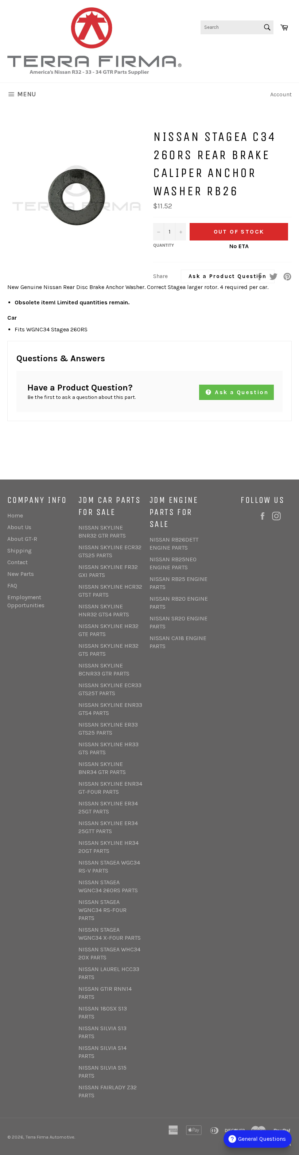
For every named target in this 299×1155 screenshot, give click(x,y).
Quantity (163, 245)
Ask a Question (240, 392)
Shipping (19, 550)
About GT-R (22, 538)
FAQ (12, 585)
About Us (19, 527)
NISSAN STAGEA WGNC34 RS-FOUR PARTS (102, 909)
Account (281, 94)
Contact (17, 562)
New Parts (20, 573)
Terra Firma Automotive (50, 1137)
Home (15, 515)
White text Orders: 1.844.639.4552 (247, 50)
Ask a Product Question (228, 276)
